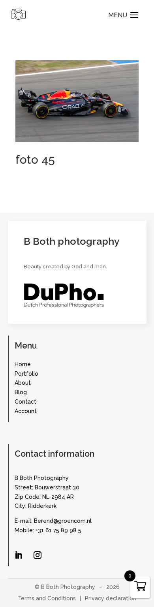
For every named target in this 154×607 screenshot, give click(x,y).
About (23, 383)
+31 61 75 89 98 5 (58, 530)
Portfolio (26, 374)
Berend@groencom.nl (63, 521)
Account (26, 411)
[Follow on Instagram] (37, 555)
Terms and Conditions (47, 598)
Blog (21, 392)
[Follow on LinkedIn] (18, 555)
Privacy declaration (110, 598)
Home (23, 364)
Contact (25, 402)
